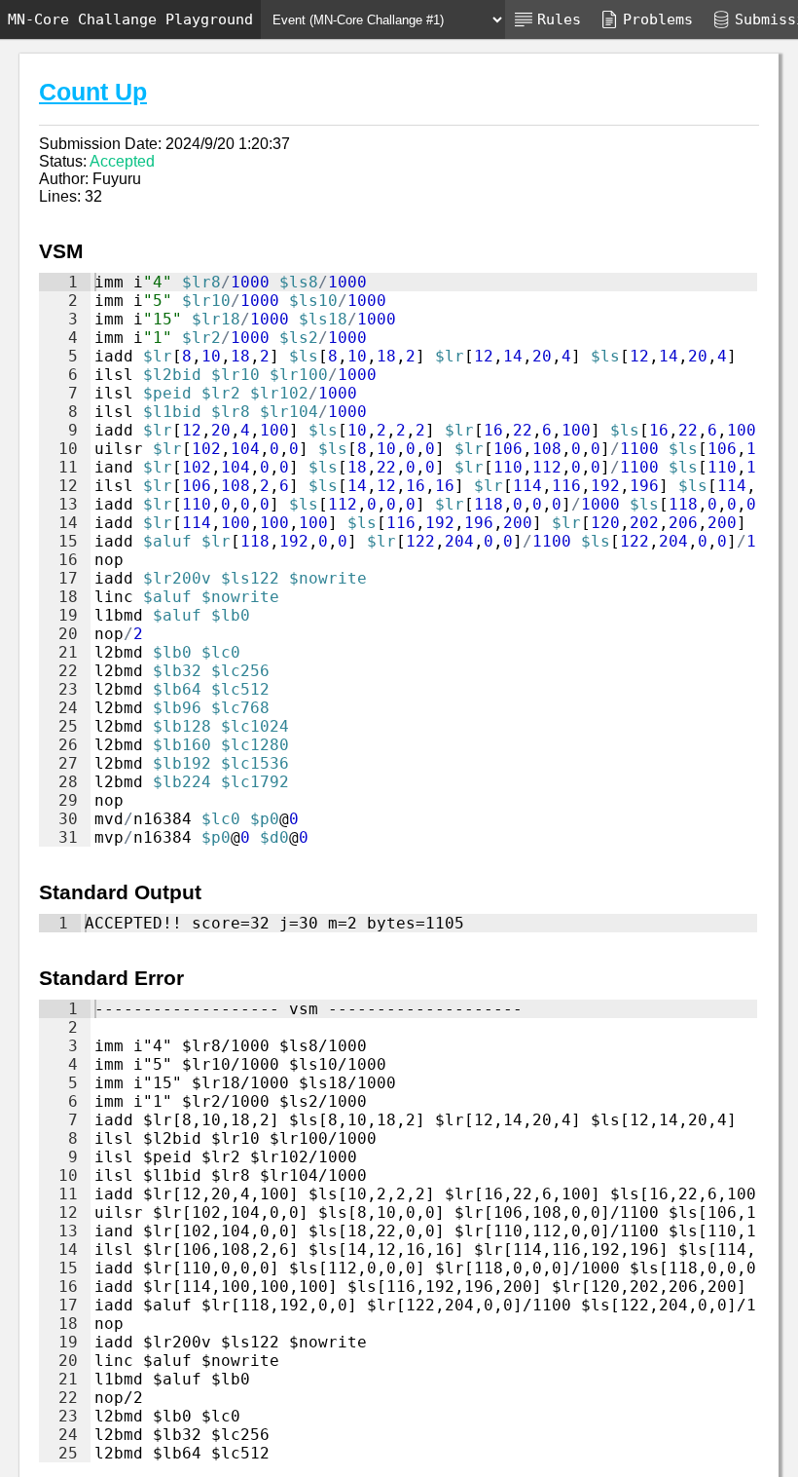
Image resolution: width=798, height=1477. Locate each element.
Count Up (93, 91)
